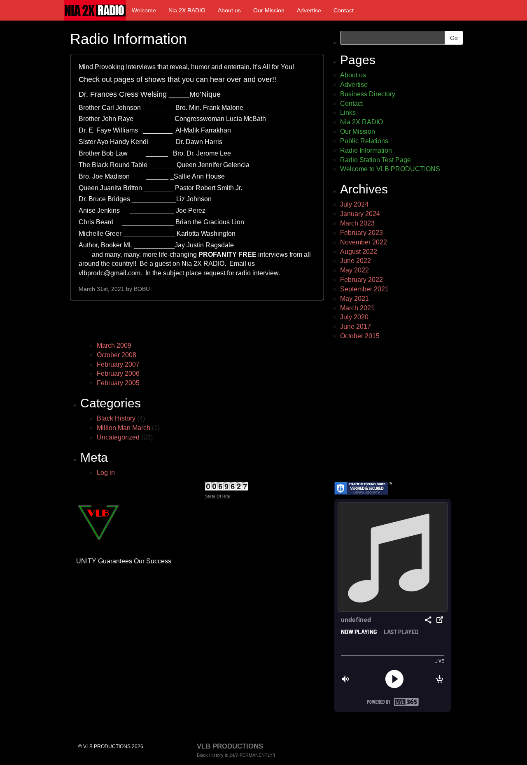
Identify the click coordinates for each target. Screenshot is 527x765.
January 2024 (360, 213)
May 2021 (354, 298)
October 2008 (116, 354)
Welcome (144, 10)
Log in (106, 472)
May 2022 (354, 270)
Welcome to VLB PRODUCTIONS (390, 168)
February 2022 (361, 279)
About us (229, 10)
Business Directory (367, 94)
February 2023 (361, 232)
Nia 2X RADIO (186, 10)
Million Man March (123, 427)
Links (348, 112)
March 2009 (114, 345)
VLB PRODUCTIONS (230, 746)
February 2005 (118, 382)
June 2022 (355, 260)
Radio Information (366, 150)
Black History (116, 418)
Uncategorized (118, 437)
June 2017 (355, 326)
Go (454, 38)
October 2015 (360, 336)
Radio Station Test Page (375, 159)
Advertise (309, 10)
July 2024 (354, 204)
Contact (343, 10)
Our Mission (268, 10)
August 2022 (358, 251)
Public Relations (364, 140)
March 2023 (357, 223)
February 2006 (118, 373)
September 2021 (364, 289)
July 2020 (354, 317)
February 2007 (118, 364)
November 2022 (363, 242)
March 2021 (357, 308)
